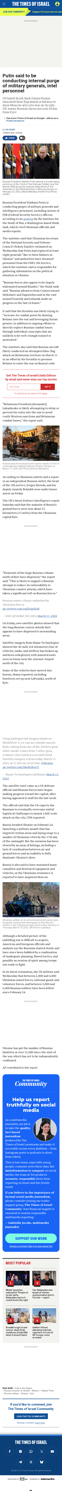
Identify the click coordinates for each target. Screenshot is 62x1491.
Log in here (40, 1422)
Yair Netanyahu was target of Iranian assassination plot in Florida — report (43, 1294)
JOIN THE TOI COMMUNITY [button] (31, 1416)
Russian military (11, 1393)
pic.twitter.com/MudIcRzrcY (21, 767)
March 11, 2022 (47, 616)
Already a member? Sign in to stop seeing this (31, 1246)
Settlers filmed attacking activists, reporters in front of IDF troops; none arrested (42, 1332)
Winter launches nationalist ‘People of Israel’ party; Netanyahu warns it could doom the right (17, 1295)
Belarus (35, 1390)
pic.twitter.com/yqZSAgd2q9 (21, 608)
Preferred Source (15, 121)
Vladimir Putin (47, 1390)
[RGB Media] (24, 1479)
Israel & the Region (23, 1388)
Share (12, 138)
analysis (28, 219)
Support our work (31, 1238)
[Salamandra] (47, 1479)
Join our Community (14, 12)
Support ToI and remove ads (47, 12)
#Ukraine (47, 763)
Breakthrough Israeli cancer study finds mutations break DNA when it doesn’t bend (17, 1331)
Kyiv (32, 1393)
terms (44, 393)
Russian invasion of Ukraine (17, 1390)
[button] (57, 4)
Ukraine (24, 1393)
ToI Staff (10, 130)
